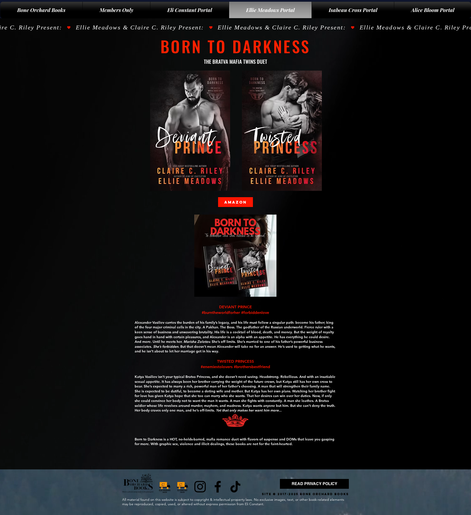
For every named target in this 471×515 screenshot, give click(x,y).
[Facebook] (217, 486)
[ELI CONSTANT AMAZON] (182, 486)
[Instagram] (200, 486)
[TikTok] (235, 486)
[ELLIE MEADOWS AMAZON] (164, 486)
